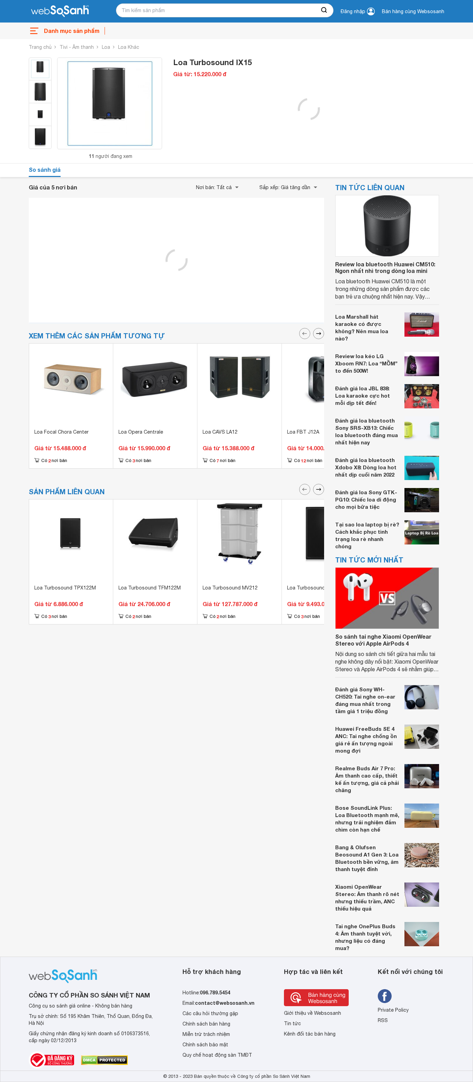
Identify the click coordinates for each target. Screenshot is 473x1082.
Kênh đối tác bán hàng (310, 1034)
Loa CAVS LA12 (220, 432)
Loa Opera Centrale (140, 432)
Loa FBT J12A (303, 432)
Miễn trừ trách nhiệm (206, 1034)
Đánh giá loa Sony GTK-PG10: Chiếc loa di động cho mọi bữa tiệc (366, 499)
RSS (383, 1020)
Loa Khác (128, 47)
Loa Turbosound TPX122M (65, 588)
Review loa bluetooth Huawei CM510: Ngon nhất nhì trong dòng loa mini (385, 267)
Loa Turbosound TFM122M (149, 588)
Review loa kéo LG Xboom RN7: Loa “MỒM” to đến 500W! (366, 363)
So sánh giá (45, 169)
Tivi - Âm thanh (77, 47)
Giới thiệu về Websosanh (312, 1013)
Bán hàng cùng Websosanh (413, 11)
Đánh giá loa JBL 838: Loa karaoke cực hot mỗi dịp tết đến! (362, 395)
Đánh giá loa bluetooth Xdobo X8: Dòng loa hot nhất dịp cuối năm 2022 (365, 467)
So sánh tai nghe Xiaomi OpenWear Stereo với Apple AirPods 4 (383, 639)
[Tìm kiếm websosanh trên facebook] (385, 996)
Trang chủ (40, 47)
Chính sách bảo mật (205, 1044)
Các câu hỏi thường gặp (210, 1013)
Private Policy (393, 1010)
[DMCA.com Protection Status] (104, 1060)
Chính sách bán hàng (206, 1024)
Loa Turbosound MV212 (230, 588)
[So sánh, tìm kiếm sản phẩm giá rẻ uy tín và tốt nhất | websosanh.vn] (60, 11)
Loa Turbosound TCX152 (316, 588)
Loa (106, 47)
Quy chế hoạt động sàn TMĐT (217, 1055)
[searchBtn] (324, 10)
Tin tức (292, 1023)
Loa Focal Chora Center (61, 432)
